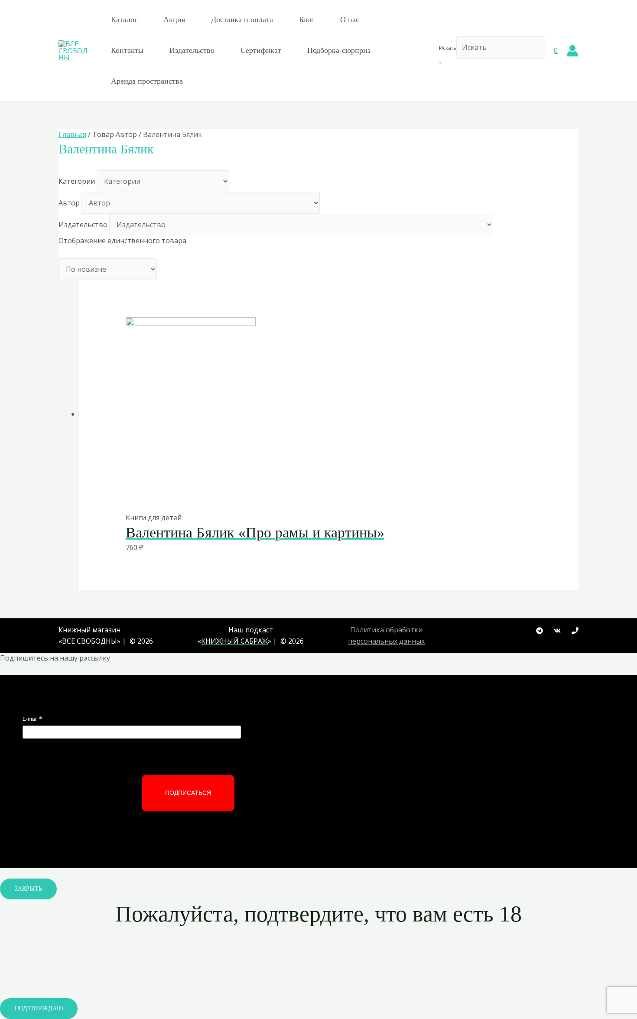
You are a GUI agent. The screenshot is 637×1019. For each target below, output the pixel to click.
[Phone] (575, 630)
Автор (69, 203)
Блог (306, 19)
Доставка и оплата (242, 19)
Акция (174, 19)
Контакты (127, 50)
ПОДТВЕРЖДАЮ (39, 1008)
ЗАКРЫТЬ (28, 889)
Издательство (191, 50)
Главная (72, 134)
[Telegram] (539, 630)
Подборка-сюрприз (338, 50)
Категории (76, 181)
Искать (447, 48)
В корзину (308, 494)
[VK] (557, 630)
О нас (349, 19)
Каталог (124, 19)
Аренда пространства (147, 81)
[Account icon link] (572, 51)
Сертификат (260, 50)
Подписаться (188, 792)
